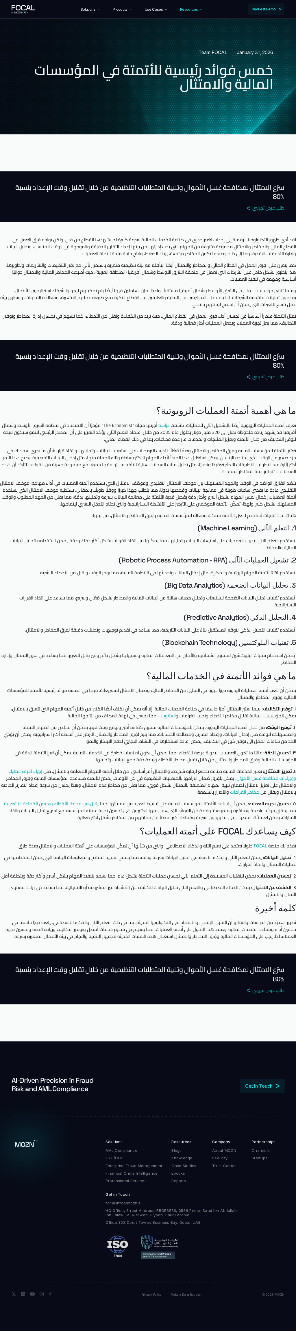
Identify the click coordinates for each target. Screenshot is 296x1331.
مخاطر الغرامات (244, 792)
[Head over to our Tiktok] (51, 1294)
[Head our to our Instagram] (41, 1294)
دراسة (163, 425)
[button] (90, 9)
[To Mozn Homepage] (27, 1145)
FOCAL (260, 845)
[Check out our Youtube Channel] (32, 1294)
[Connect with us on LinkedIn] (23, 1294)
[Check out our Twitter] (14, 1294)
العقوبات (167, 715)
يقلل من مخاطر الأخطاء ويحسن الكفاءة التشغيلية (51, 803)
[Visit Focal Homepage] (23, 9)
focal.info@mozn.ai (124, 1203)
